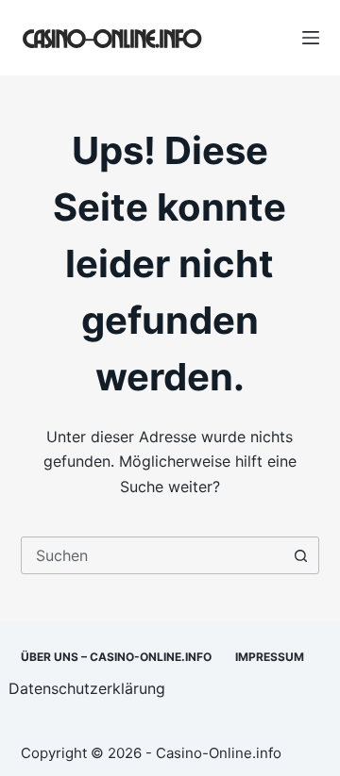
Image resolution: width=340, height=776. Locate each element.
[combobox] (152, 555)
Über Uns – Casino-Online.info (116, 657)
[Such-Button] (300, 555)
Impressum (269, 657)
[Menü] (310, 37)
